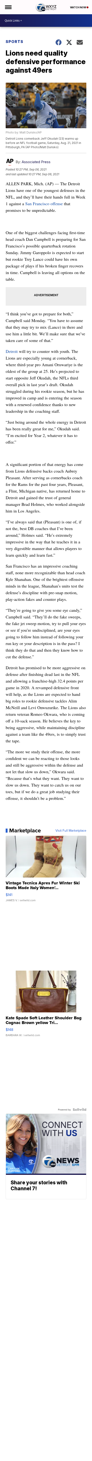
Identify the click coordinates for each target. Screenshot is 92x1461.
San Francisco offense (44, 203)
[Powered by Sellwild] (79, 1109)
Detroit (12, 351)
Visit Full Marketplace (70, 830)
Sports (14, 41)
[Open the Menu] (8, 7)
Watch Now (78, 7)
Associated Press (36, 162)
